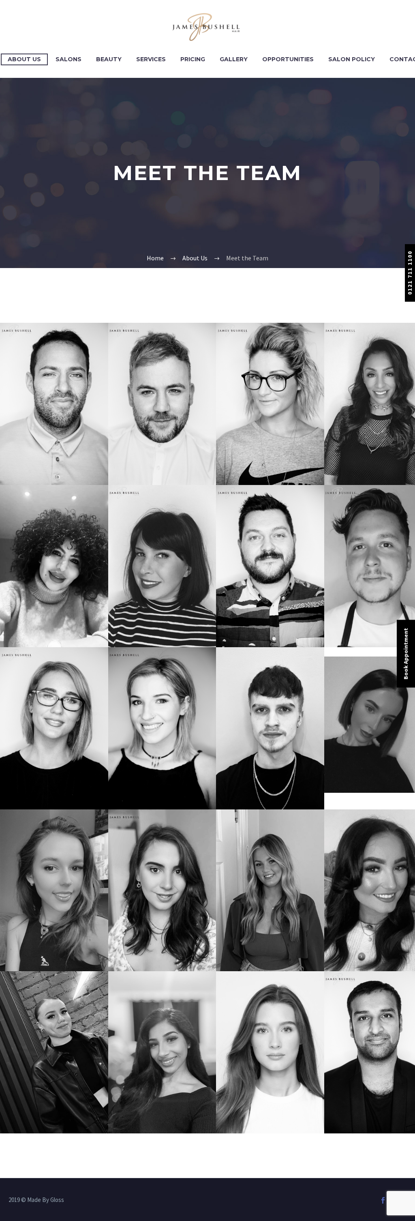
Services (151, 59)
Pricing (192, 59)
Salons (68, 59)
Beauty (109, 59)
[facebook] (383, 1200)
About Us (24, 59)
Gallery (234, 59)
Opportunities (288, 59)
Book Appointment (405, 653)
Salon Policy (351, 59)
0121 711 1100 (409, 273)
